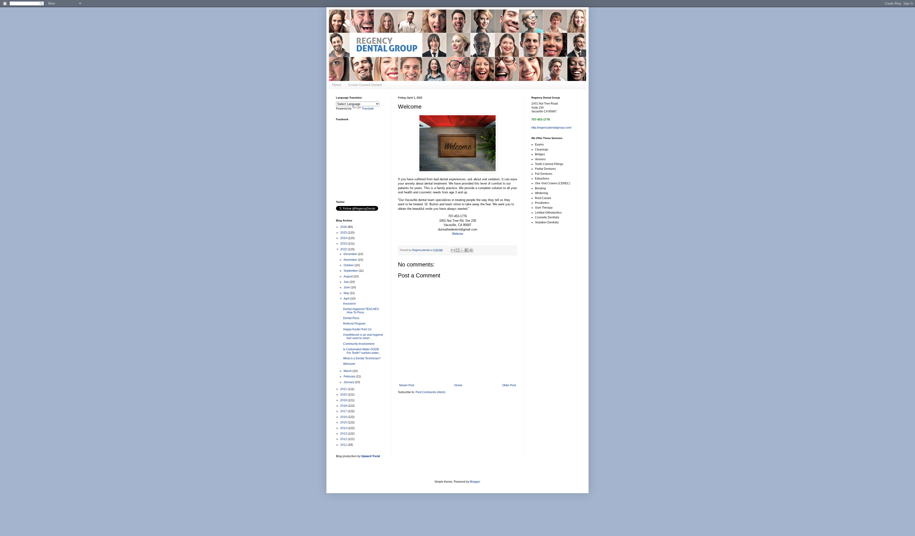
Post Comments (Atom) (430, 392)
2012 (344, 439)
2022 (344, 249)
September (351, 270)
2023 (344, 243)
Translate (368, 108)
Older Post (509, 385)
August (348, 276)
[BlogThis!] (457, 250)
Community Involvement (358, 344)
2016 (344, 417)
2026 (344, 227)
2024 (344, 238)
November (351, 259)
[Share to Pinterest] (471, 250)
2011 (344, 444)
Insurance (349, 303)
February (350, 376)
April (347, 298)
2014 (344, 428)
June (347, 287)
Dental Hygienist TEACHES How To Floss (361, 310)
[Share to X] (462, 250)
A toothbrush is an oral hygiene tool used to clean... (363, 336)
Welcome (349, 364)
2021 (344, 389)
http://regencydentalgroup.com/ (551, 127)
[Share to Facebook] (466, 250)
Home (336, 85)
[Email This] (453, 250)
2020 (344, 394)
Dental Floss (351, 318)
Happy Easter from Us (357, 329)
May (347, 293)
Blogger (475, 481)
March (348, 371)
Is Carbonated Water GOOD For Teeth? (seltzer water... (362, 351)
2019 (344, 400)
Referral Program (354, 323)
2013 (344, 433)
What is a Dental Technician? (362, 358)
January (349, 382)
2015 (344, 422)
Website (457, 233)
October (349, 265)
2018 (344, 405)
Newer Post (406, 385)
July (347, 282)
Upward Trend (370, 456)
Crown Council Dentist (365, 85)
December (351, 254)
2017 (344, 411)
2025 (344, 232)
